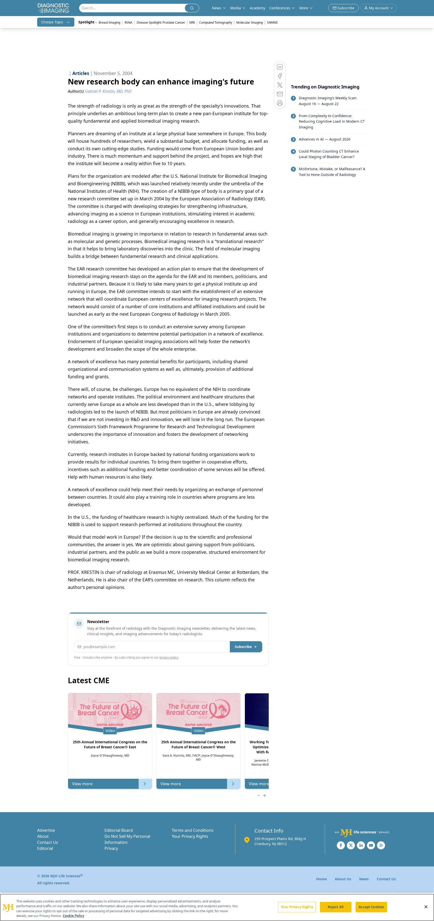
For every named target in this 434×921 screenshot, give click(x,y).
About (43, 836)
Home (321, 879)
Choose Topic (52, 22)
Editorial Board (118, 830)
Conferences (279, 8)
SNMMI (272, 22)
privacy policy (168, 657)
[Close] (425, 906)
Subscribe (243, 646)
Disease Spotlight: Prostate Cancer (161, 22)
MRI (192, 22)
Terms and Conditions (192, 830)
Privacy (111, 848)
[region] (217, 907)
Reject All (336, 907)
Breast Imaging (109, 22)
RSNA (128, 22)
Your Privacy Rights (190, 836)
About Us (343, 879)
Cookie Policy (73, 915)
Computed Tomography (215, 22)
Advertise (46, 830)
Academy (257, 8)
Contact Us (47, 842)
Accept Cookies (371, 907)
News (364, 879)
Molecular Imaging (249, 22)
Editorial (45, 848)
